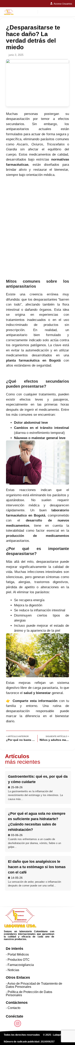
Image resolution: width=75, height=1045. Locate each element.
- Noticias (12, 970)
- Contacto (13, 1008)
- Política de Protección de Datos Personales (29, 993)
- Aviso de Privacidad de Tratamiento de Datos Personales (34, 985)
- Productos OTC (18, 959)
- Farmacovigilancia (20, 965)
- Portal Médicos (17, 954)
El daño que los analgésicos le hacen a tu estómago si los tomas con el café (37, 867)
